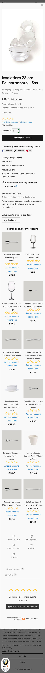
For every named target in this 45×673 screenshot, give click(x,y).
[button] (11, 219)
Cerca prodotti (13, 539)
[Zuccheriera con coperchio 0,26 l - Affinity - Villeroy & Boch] (12, 388)
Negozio (18, 89)
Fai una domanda (26, 122)
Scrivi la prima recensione (24, 606)
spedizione (7, 112)
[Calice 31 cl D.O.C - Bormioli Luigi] (33, 242)
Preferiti (31, 548)
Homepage (7, 89)
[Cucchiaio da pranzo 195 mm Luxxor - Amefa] (12, 489)
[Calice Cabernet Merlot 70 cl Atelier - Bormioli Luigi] (12, 291)
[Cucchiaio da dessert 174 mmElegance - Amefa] (12, 242)
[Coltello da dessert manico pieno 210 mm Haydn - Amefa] (33, 489)
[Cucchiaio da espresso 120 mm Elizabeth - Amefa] (33, 388)
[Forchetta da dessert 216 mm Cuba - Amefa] (12, 339)
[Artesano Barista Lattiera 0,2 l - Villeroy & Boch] (33, 440)
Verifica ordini (13, 548)
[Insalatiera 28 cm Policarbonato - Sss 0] (22, 40)
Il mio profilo (31, 539)
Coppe (15, 93)
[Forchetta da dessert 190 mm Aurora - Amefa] (12, 440)
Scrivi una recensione (10, 122)
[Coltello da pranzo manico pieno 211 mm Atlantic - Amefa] (33, 339)
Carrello (13, 557)
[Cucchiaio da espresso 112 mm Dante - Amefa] (33, 291)
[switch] (5, 669)
